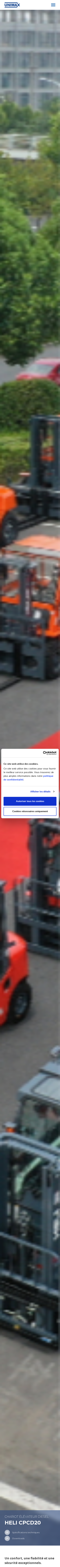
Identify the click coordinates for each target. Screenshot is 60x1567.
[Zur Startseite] (12, 4)
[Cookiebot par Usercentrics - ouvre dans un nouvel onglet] (43, 753)
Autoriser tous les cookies (30, 801)
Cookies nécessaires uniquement (30, 811)
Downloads (18, 1538)
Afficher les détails (40, 791)
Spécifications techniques (26, 1532)
